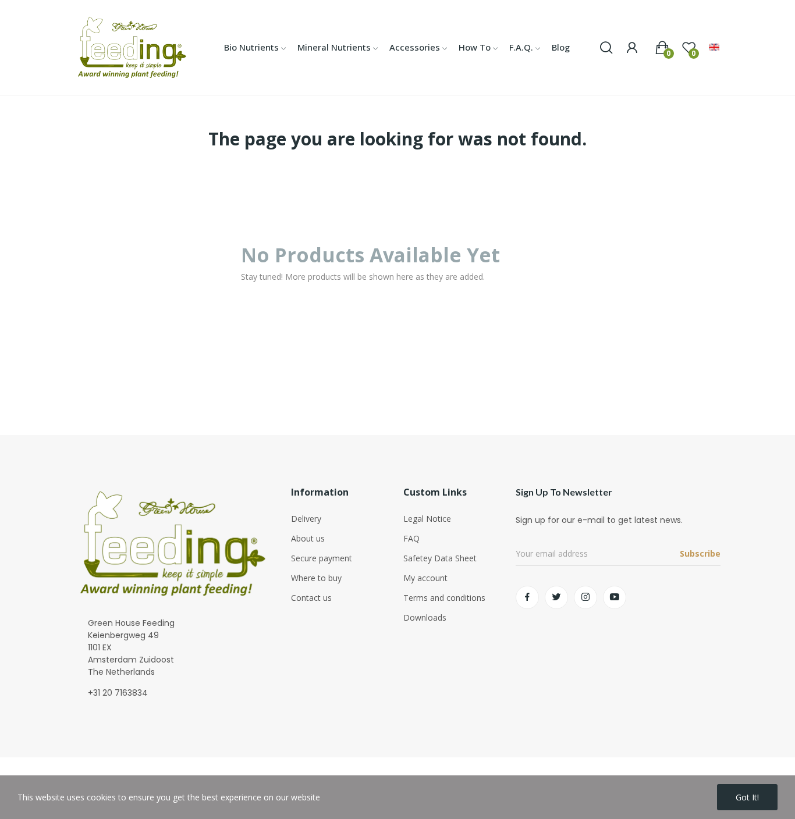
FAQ (411, 538)
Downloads (424, 617)
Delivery (306, 518)
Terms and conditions (444, 597)
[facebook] (527, 597)
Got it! (747, 797)
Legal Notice (427, 518)
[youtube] (614, 597)
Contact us (311, 597)
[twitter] (556, 597)
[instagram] (585, 597)
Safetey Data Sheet (440, 558)
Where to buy (316, 577)
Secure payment (321, 558)
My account (425, 577)
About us (308, 538)
